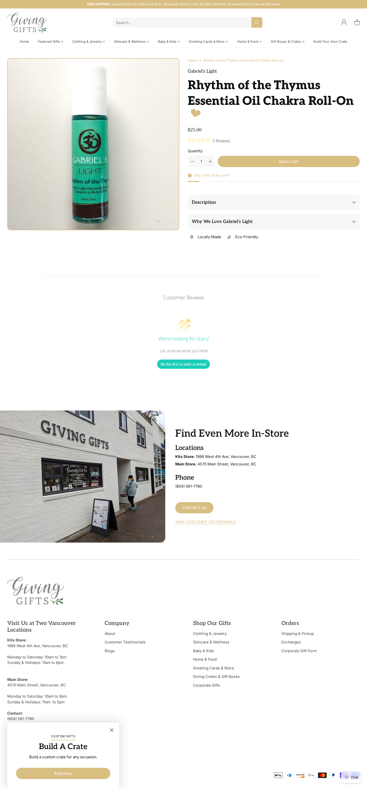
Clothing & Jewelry (210, 633)
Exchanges (291, 642)
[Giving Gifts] (27, 22)
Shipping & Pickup (297, 633)
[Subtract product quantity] (192, 161)
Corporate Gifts (206, 685)
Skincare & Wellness (211, 642)
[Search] (256, 22)
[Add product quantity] (210, 161)
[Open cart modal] (357, 22)
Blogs (110, 650)
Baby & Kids (203, 650)
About (110, 633)
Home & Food (205, 659)
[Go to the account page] (344, 22)
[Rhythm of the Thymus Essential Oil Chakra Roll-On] (93, 144)
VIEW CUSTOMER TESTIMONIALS (205, 522)
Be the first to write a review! (183, 364)
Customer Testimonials (125, 642)
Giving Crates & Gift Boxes (216, 676)
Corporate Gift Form (299, 650)
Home (192, 60)
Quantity (195, 151)
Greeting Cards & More (213, 668)
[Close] (111, 730)
